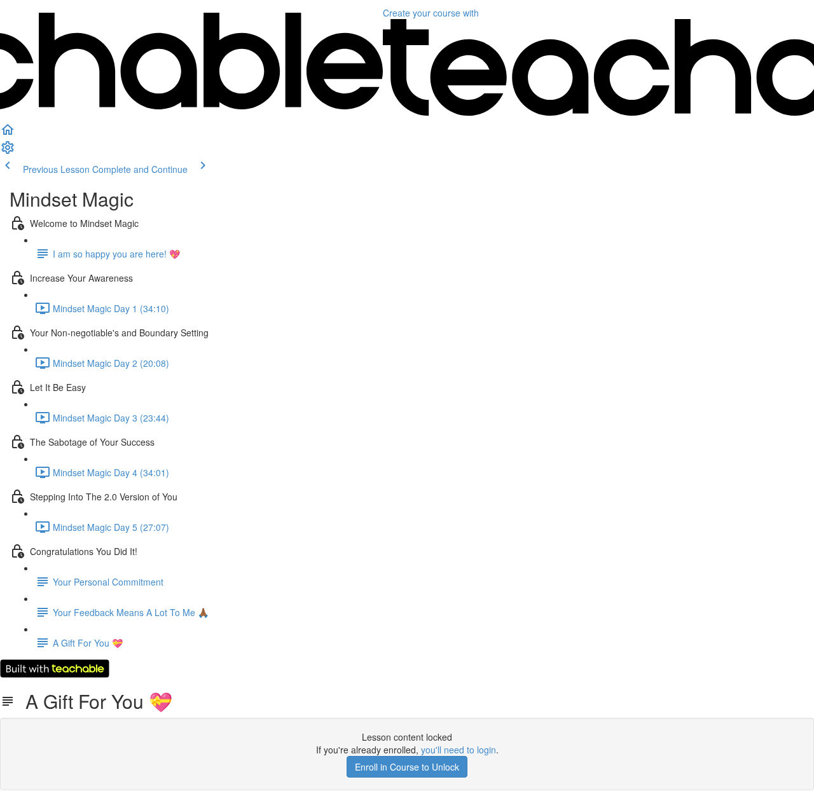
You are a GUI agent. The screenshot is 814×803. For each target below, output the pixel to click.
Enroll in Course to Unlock (407, 766)
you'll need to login (458, 749)
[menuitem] (7, 151)
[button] (7, 133)
